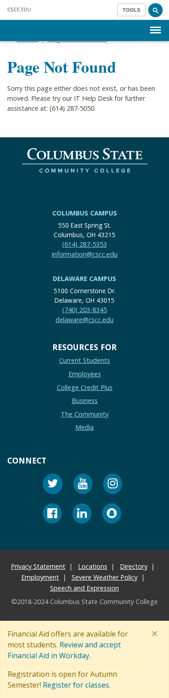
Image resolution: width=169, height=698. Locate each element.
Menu (155, 22)
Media (84, 427)
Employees (85, 374)
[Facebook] (52, 515)
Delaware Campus (84, 278)
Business (85, 400)
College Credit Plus (85, 387)
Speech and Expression (84, 588)
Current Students (84, 360)
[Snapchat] (111, 515)
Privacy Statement (38, 566)
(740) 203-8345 (84, 309)
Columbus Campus (84, 213)
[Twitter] (52, 485)
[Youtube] (83, 485)
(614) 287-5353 (84, 244)
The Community (85, 414)
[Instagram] (112, 485)
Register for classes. (76, 685)
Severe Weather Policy (104, 577)
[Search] (155, 10)
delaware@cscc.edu (84, 319)
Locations (92, 566)
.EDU (19, 9)
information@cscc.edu (85, 253)
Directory (133, 566)
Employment (40, 577)
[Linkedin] (82, 515)
